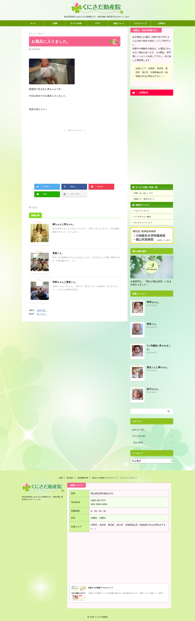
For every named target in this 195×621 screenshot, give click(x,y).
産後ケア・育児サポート (144, 199)
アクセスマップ (140, 23)
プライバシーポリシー (128, 478)
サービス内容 (76, 23)
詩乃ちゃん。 (153, 389)
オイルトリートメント (143, 222)
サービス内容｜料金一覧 (146, 187)
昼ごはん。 (42, 314)
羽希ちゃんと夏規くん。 (65, 281)
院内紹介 (70, 478)
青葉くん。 (58, 253)
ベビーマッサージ (141, 211)
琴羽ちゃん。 (153, 302)
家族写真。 (42, 310)
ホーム (33, 23)
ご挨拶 (54, 23)
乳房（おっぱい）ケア (143, 193)
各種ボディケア (142, 205)
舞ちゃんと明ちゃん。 (64, 224)
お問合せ (161, 23)
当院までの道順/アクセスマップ (104, 478)
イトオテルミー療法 (142, 216)
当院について (118, 23)
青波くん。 (152, 323)
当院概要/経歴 (82, 478)
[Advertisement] (75, 152)
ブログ (97, 23)
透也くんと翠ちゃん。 (158, 367)
